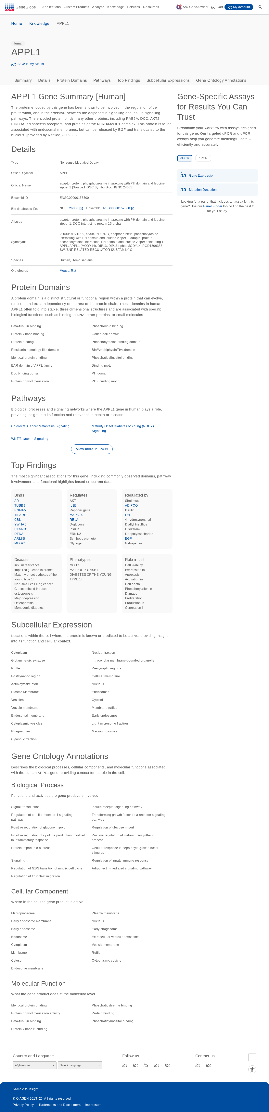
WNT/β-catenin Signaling (29, 438)
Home (16, 23)
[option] (18, 43)
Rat (73, 270)
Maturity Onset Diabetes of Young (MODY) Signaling (123, 428)
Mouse (64, 270)
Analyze (98, 7)
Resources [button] (151, 7)
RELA (74, 519)
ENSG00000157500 (118, 208)
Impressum (93, 1104)
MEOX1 (20, 543)
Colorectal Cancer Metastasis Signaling (40, 426)
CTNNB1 (21, 529)
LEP (128, 515)
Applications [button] (51, 7)
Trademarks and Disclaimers (60, 1104)
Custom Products (76, 7)
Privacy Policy (23, 1104)
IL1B (73, 505)
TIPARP (20, 515)
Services (133, 7)
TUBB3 (19, 505)
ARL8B (19, 538)
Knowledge (115, 7)
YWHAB (20, 524)
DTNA (19, 534)
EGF (128, 538)
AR (16, 500)
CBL (17, 519)
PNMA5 (20, 510)
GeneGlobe (26, 7)
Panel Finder (212, 206)
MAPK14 (76, 515)
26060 (76, 208)
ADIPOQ (131, 505)
